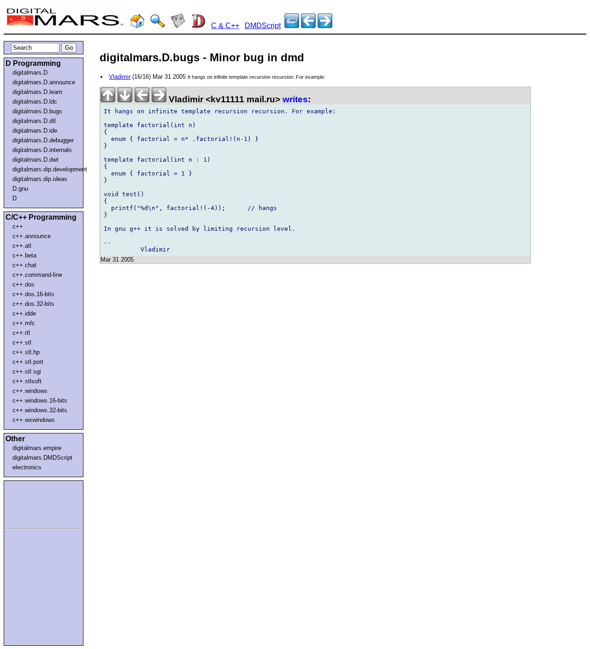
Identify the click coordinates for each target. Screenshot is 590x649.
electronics (26, 467)
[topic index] (291, 25)
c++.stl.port (27, 361)
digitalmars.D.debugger (43, 140)
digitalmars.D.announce (43, 82)
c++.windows (29, 390)
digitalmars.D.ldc (34, 101)
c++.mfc (23, 323)
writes (295, 99)
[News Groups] (178, 25)
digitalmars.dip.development (45, 169)
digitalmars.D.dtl (34, 120)
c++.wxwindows (33, 419)
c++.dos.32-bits (33, 303)
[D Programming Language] (198, 25)
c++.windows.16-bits (39, 400)
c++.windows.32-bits (39, 410)
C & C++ (225, 25)
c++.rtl (21, 332)
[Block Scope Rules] (325, 25)
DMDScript (263, 25)
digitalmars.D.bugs (37, 111)
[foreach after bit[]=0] (308, 25)
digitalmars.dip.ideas (39, 178)
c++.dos (23, 284)
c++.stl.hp (26, 352)
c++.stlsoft (26, 381)
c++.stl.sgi (26, 371)
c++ (17, 226)
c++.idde (24, 313)
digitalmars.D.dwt (35, 159)
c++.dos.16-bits (33, 294)
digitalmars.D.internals (42, 149)
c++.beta (24, 255)
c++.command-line (37, 274)
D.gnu (20, 188)
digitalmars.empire (36, 447)
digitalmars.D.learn (37, 91)
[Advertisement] (33, 503)
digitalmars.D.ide (34, 130)
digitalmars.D (29, 72)
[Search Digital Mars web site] (157, 25)
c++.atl (21, 245)
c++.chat (24, 265)
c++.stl (21, 342)
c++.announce (31, 236)
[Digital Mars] (137, 25)
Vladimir (119, 76)
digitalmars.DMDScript (42, 457)
